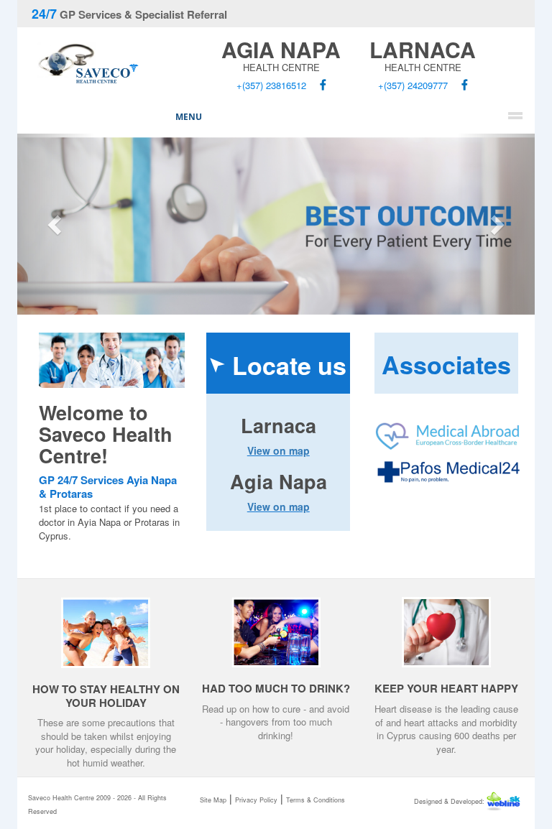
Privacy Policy (256, 800)
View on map (278, 450)
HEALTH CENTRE (281, 57)
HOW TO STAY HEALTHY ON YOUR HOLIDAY (106, 695)
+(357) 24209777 (413, 85)
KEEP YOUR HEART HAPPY (446, 688)
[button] (56, 224)
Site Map (213, 800)
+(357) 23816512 (271, 85)
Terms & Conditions (315, 800)
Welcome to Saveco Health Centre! (105, 433)
